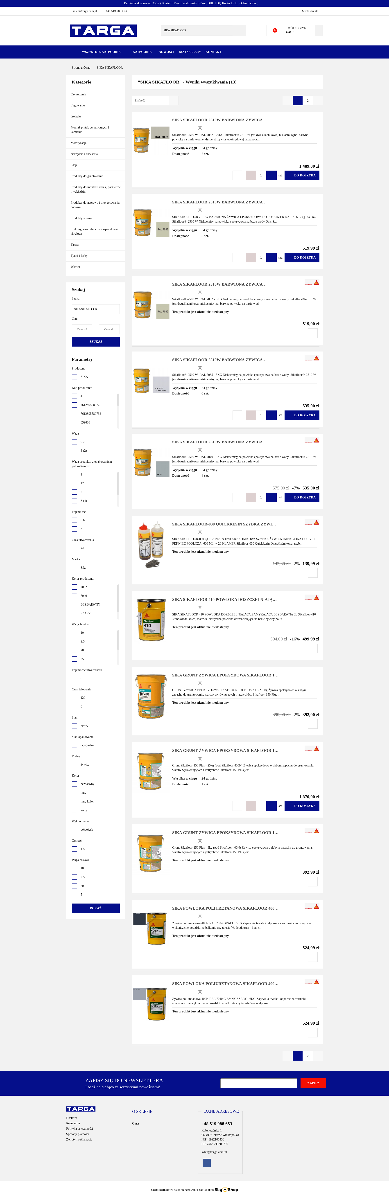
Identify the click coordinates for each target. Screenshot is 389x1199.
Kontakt (213, 52)
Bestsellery (190, 52)
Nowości (166, 52)
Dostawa (71, 1118)
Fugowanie (78, 105)
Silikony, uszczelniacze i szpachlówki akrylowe (94, 231)
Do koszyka (305, 175)
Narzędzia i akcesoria (85, 154)
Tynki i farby (79, 255)
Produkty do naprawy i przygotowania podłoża (95, 205)
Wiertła (76, 266)
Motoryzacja (78, 143)
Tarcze (75, 244)
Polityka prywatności (79, 1128)
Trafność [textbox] (140, 100)
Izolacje (76, 116)
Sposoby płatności (77, 1134)
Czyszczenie (79, 94)
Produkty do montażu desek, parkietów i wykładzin (95, 189)
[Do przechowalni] (237, 175)
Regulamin (73, 1123)
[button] (142, 1111)
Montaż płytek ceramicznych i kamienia (90, 130)
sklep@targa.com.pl (85, 11)
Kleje (74, 165)
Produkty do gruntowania (87, 176)
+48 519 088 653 (116, 11)
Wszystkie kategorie (100, 52)
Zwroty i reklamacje (79, 1139)
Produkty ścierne (82, 218)
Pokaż (95, 908)
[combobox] (155, 100)
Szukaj (96, 341)
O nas (135, 1123)
